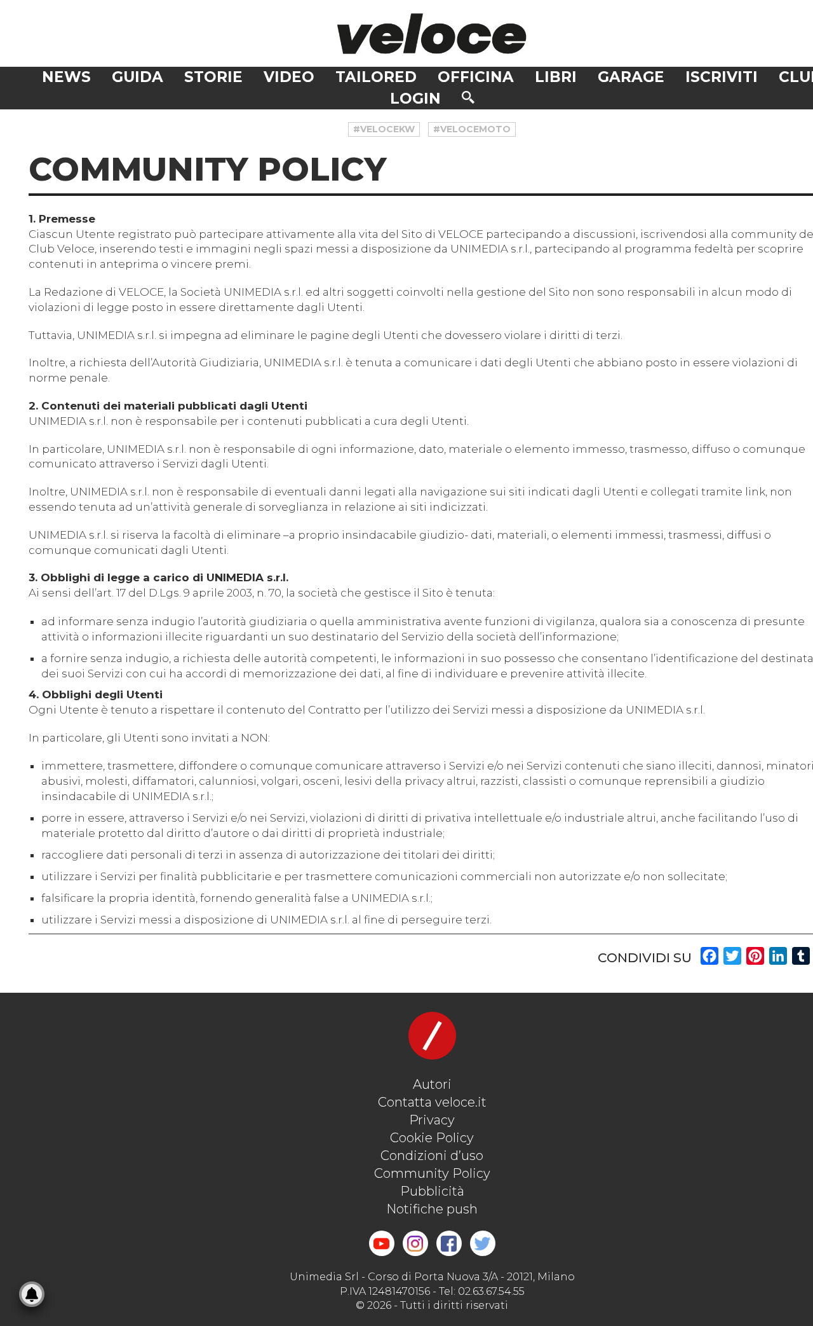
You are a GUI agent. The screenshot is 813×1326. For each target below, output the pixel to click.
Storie (213, 77)
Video (289, 77)
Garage (631, 77)
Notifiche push (432, 1209)
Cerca (468, 97)
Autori (432, 1084)
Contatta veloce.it (432, 1102)
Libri (556, 77)
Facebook (449, 1243)
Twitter (482, 1243)
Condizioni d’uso (431, 1155)
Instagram (415, 1243)
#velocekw (384, 129)
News (66, 77)
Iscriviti (721, 77)
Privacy (432, 1120)
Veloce (432, 33)
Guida (137, 77)
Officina (476, 77)
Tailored (376, 77)
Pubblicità (432, 1191)
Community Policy (432, 1173)
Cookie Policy (432, 1137)
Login (415, 98)
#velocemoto (472, 129)
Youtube (381, 1243)
